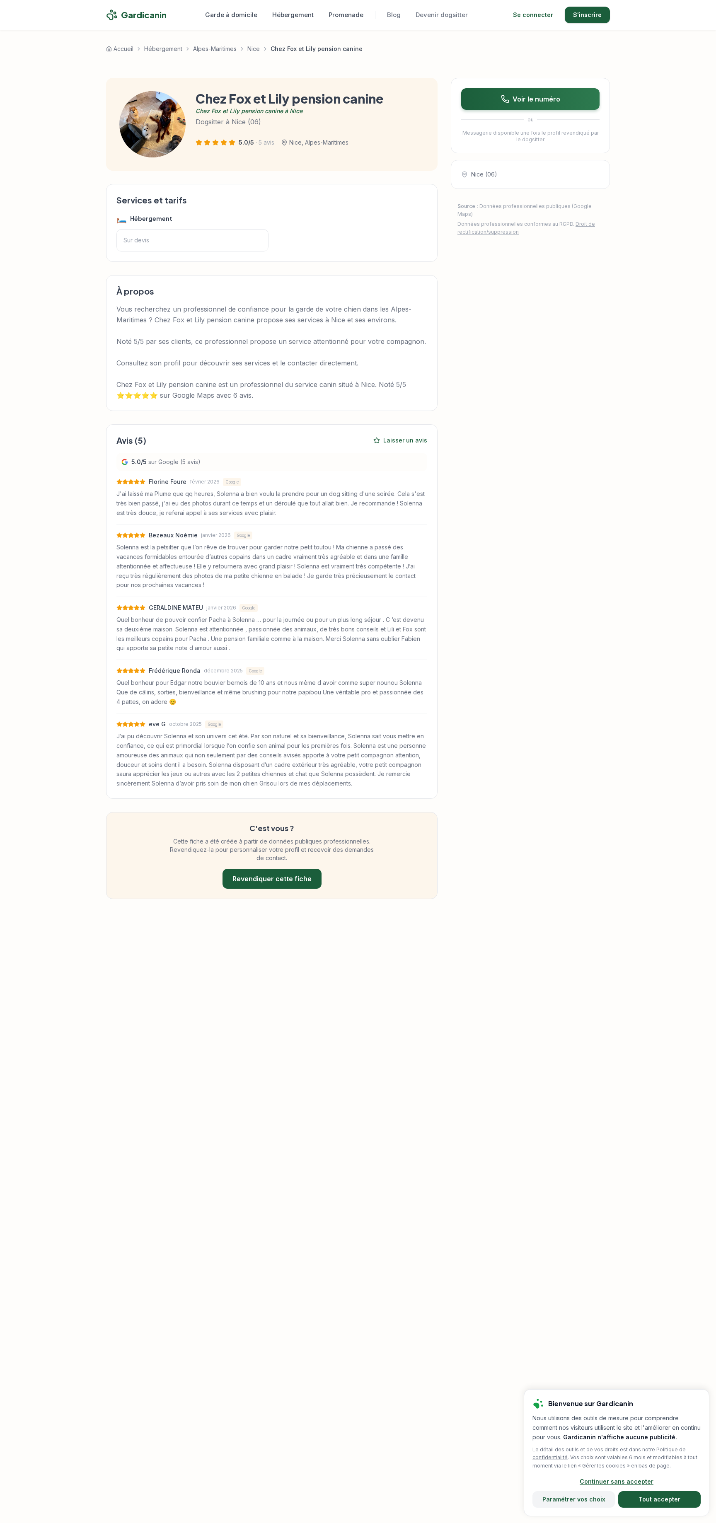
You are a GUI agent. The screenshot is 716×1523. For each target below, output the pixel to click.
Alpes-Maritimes (215, 48)
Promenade (346, 15)
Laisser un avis (405, 440)
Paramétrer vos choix (573, 1499)
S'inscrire (587, 14)
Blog (394, 15)
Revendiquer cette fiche (272, 879)
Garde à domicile (231, 15)
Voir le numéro (536, 99)
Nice (253, 48)
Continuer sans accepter (616, 1481)
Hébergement (293, 15)
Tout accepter (659, 1499)
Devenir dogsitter (442, 15)
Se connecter (533, 14)
